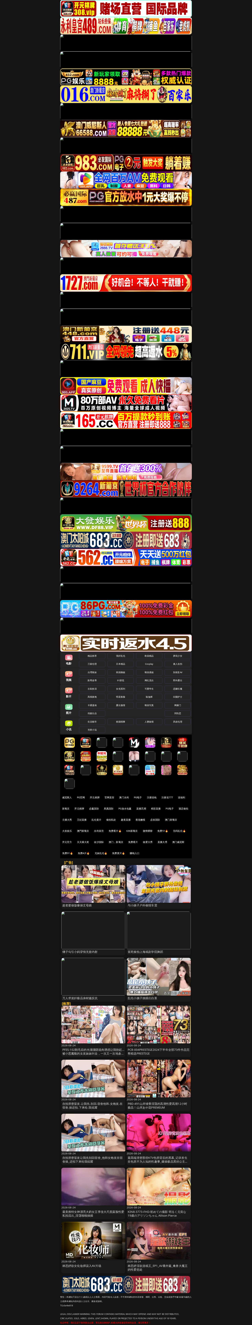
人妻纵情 (149, 721)
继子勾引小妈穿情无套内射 (80, 952)
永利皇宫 (99, 830)
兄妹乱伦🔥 (101, 853)
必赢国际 (94, 808)
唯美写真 (149, 705)
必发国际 (155, 819)
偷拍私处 (111, 819)
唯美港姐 (149, 672)
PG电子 (138, 797)
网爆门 (177, 705)
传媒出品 (92, 713)
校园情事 (120, 721)
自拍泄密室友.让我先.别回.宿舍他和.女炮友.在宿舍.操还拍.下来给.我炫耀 (92, 1105)
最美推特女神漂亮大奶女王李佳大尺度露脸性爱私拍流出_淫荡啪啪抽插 (93, 1213)
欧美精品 (149, 655)
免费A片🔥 (84, 853)
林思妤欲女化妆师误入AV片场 (81, 1266)
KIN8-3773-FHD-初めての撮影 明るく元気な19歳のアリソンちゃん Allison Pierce (157, 1213)
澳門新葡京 (83, 830)
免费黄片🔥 (118, 853)
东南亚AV (177, 672)
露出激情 (120, 705)
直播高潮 (141, 808)
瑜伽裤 (149, 696)
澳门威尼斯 (178, 842)
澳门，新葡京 (116, 842)
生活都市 (92, 721)
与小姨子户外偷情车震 (142, 905)
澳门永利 (124, 797)
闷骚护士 (177, 696)
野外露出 (177, 680)
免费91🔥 (67, 853)
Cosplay (149, 663)
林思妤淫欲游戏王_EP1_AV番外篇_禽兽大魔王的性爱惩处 (158, 1267)
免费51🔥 (162, 830)
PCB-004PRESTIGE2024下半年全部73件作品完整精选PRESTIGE (158, 1051)
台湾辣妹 (92, 672)
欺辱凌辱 (92, 680)
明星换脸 (120, 696)
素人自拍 (177, 663)
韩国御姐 (120, 672)
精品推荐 (92, 655)
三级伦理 (92, 663)
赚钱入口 (135, 853)
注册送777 (167, 797)
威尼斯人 (67, 797)
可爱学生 (149, 688)
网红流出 (149, 680)
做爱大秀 (148, 842)
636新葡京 (132, 830)
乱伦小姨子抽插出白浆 (142, 998)
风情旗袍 (92, 696)
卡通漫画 (92, 705)
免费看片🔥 (115, 830)
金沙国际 (99, 842)
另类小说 (92, 729)
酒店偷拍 (183, 808)
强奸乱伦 (120, 655)
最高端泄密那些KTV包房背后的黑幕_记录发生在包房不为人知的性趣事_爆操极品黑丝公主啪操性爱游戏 (158, 1161)
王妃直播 (82, 819)
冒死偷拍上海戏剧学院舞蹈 (145, 952)
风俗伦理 (177, 721)
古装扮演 (92, 688)
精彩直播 (156, 808)
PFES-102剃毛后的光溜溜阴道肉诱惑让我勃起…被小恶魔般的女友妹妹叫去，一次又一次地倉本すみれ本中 (93, 1053)
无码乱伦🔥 (179, 830)
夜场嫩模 (140, 819)
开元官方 (67, 842)
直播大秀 (162, 842)
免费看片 (133, 842)
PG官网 (81, 797)
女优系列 (120, 688)
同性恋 (177, 713)
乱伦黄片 (96, 819)
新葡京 (65, 808)
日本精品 (120, 663)
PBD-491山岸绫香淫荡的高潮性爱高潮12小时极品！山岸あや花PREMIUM (157, 1105)
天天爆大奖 (83, 842)
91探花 (120, 680)
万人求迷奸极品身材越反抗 (80, 998)
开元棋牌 (95, 797)
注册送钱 (152, 797)
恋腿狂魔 (177, 688)
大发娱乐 (67, 830)
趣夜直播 (126, 819)
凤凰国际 (109, 808)
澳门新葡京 (171, 819)
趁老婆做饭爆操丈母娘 (77, 905)
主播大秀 (67, 819)
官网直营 (109, 797)
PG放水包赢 (124, 808)
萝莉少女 (177, 655)
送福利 (181, 797)
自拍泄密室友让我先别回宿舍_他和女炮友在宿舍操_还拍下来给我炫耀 (92, 1159)
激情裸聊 (148, 830)
